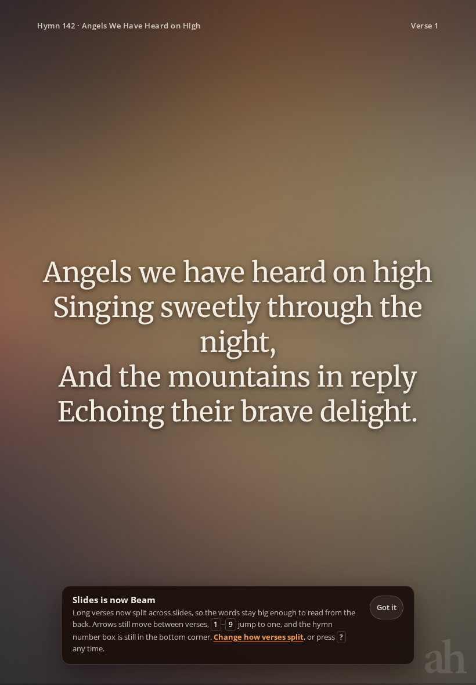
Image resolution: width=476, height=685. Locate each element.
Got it (386, 607)
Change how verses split (259, 637)
